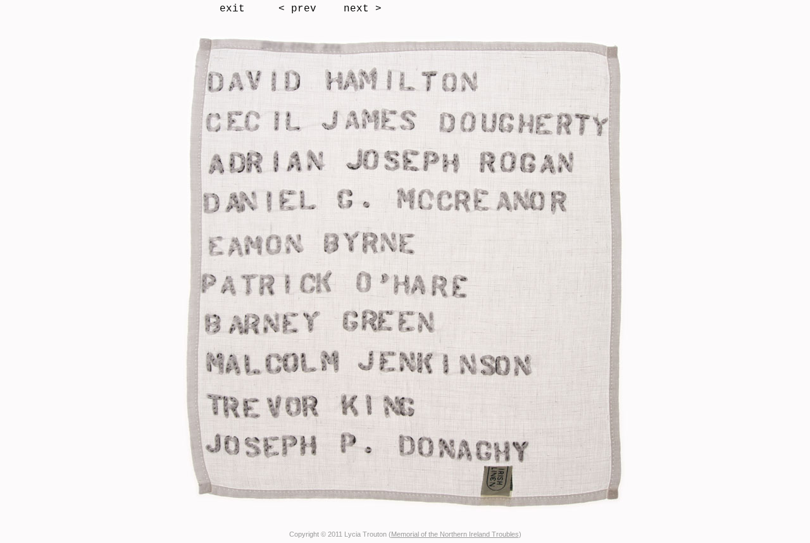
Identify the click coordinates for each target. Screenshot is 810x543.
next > (363, 9)
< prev (297, 9)
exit (232, 9)
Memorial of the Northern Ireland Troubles (455, 534)
